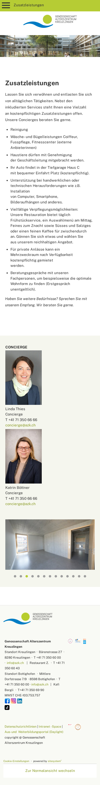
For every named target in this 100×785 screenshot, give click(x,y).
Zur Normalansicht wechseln (50, 771)
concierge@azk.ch (20, 425)
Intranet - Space (50, 726)
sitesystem (55, 761)
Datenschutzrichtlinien (20, 726)
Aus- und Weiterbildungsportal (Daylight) (34, 732)
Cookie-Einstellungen (16, 761)
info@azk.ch (15, 663)
